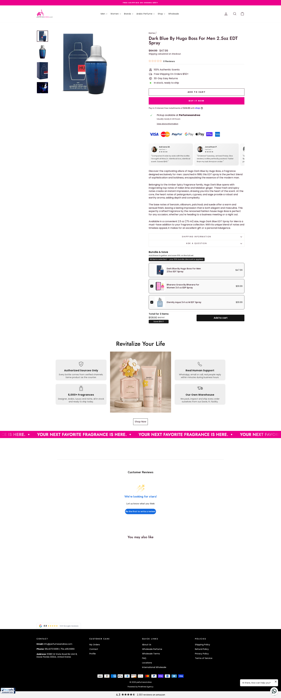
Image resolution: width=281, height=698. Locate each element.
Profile (92, 653)
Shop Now (140, 421)
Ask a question (196, 243)
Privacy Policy (202, 653)
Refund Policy (202, 649)
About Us (146, 644)
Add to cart (220, 318)
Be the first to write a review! (140, 511)
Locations (147, 662)
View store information (167, 124)
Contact (93, 649)
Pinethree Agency (145, 686)
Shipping (153, 54)
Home (152, 33)
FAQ (144, 658)
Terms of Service (203, 658)
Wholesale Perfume (152, 649)
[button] (8, 691)
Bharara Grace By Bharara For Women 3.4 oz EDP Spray (183, 286)
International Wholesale (154, 667)
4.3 (118, 694)
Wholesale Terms (151, 653)
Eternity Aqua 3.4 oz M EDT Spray (184, 302)
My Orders (94, 644)
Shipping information (196, 236)
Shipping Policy (202, 644)
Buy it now (196, 100)
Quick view (61, 592)
